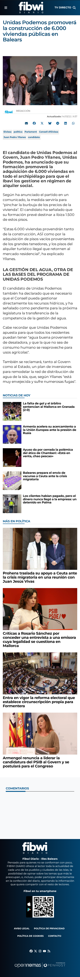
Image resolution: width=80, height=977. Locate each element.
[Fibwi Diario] (31, 8)
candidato (34, 137)
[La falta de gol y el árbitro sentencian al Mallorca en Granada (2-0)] (12, 411)
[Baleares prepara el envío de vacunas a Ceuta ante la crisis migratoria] (12, 480)
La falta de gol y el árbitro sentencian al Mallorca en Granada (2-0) (49, 407)
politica (18, 132)
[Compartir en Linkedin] (65, 123)
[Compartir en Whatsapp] (73, 123)
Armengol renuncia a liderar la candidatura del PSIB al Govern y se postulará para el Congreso (36, 762)
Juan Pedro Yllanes (15, 137)
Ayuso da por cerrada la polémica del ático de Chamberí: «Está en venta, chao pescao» (48, 453)
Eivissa (8, 132)
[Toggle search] (74, 8)
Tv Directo (63, 7)
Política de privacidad (49, 928)
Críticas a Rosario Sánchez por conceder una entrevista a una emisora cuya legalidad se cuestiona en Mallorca (39, 639)
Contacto (54, 936)
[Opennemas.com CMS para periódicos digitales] (40, 969)
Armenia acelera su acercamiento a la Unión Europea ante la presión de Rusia (49, 430)
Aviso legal (22, 928)
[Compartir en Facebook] (34, 123)
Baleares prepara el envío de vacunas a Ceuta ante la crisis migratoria (45, 476)
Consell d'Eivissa (48, 132)
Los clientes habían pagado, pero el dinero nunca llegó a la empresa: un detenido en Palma (49, 499)
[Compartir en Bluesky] (50, 123)
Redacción (23, 111)
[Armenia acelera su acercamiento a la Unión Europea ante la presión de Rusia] (12, 434)
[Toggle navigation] (6, 8)
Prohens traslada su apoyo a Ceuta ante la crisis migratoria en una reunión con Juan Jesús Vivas (40, 577)
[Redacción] (8, 112)
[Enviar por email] (26, 123)
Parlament (31, 132)
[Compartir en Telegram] (58, 123)
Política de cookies (30, 936)
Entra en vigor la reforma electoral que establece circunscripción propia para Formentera (39, 702)
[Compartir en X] (42, 123)
